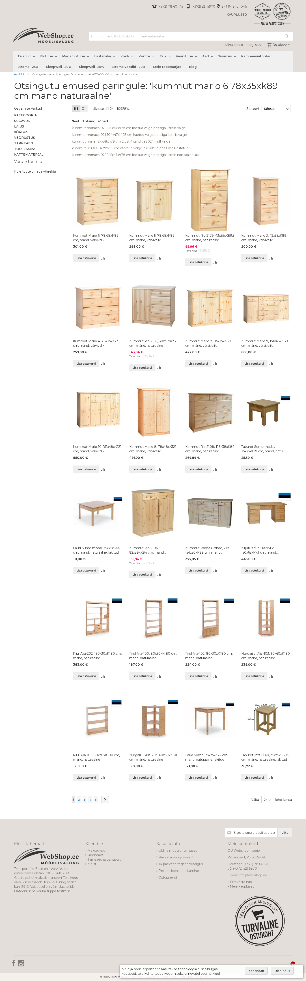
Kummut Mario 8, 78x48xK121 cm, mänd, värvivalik (152, 449)
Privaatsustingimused (176, 857)
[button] (103, 258)
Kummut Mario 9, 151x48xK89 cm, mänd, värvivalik (264, 343)
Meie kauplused (242, 886)
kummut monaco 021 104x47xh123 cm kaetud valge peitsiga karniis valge (129, 135)
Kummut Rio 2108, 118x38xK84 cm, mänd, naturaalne (209, 449)
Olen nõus (282, 971)
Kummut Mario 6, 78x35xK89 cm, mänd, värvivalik (96, 238)
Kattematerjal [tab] (28, 154)
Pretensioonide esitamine (179, 871)
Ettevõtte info (241, 882)
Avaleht (19, 74)
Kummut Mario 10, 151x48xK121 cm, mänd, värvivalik (97, 449)
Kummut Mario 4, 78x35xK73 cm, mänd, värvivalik (95, 343)
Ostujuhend (168, 877)
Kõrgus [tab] (21, 132)
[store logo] (43, 40)
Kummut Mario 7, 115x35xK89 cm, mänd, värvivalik (208, 343)
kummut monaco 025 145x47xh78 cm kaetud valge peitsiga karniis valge (129, 128)
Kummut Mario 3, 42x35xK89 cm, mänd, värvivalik (263, 238)
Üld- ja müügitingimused (178, 851)
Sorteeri (252, 109)
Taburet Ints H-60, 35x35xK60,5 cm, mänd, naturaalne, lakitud (265, 757)
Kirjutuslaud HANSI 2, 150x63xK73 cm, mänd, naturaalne (259, 550)
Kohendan (256, 971)
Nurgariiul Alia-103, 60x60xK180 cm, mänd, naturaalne (265, 656)
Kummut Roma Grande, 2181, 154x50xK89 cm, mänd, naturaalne (208, 550)
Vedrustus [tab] (24, 138)
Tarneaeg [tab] (23, 143)
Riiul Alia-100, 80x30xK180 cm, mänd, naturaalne (153, 656)
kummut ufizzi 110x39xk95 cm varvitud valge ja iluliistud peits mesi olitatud (130, 148)
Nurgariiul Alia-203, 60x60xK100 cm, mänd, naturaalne (153, 757)
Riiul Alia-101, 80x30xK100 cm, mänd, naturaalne (96, 757)
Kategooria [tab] (25, 115)
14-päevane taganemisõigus (181, 864)
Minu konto (234, 45)
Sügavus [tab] (22, 121)
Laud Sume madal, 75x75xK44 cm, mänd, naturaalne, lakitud (96, 550)
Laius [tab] (19, 126)
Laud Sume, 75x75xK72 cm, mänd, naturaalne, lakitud (206, 757)
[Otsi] (286, 36)
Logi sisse (255, 45)
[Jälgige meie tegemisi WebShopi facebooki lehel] (14, 965)
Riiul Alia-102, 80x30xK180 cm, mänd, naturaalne (209, 656)
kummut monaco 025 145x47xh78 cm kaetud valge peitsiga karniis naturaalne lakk (136, 155)
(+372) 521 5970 (203, 6)
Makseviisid (96, 851)
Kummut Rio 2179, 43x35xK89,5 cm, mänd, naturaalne (209, 238)
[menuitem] (25, 56)
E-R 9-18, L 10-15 (234, 6)
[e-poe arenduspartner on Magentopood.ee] (293, 964)
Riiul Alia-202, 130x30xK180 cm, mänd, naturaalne (97, 656)
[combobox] (191, 36)
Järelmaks (95, 855)
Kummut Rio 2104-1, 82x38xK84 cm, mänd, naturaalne (146, 550)
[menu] (153, 61)
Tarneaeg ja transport (104, 860)
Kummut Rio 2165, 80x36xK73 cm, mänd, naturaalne (152, 343)
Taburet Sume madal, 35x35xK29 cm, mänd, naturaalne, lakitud (262, 449)
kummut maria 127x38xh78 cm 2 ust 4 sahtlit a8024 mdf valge (121, 141)
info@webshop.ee (253, 875)
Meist (92, 864)
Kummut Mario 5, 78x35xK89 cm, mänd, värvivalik (152, 238)
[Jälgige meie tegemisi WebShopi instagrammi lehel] (21, 965)
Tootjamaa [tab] (24, 149)
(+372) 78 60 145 (170, 6)
